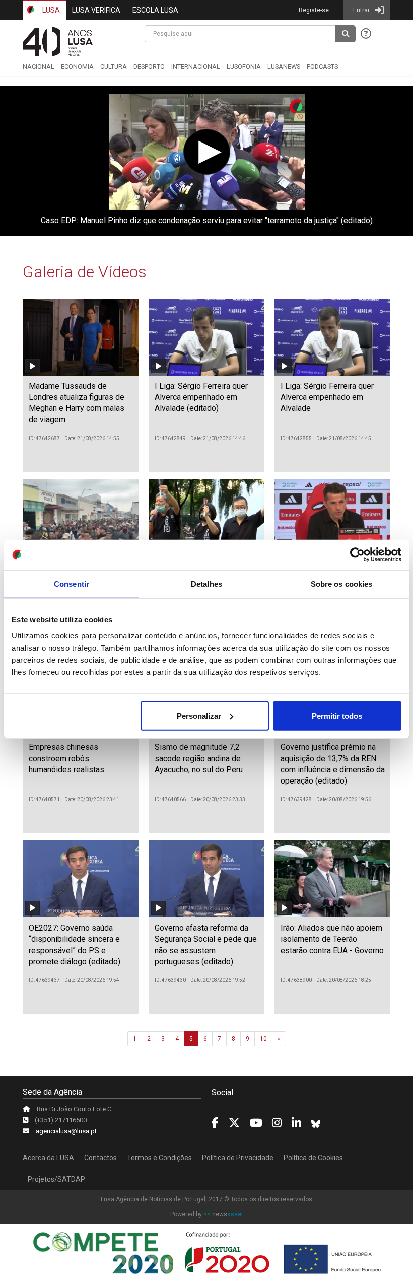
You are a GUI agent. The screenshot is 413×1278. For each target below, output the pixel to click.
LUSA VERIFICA (96, 10)
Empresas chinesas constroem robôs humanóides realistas (66, 758)
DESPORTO (149, 66)
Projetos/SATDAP (56, 1179)
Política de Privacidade (237, 1158)
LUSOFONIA (244, 66)
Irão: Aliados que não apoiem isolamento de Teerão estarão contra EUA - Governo (332, 939)
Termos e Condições (159, 1158)
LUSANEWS (283, 66)
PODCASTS (322, 66)
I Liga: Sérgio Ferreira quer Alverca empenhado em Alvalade (327, 397)
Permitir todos (337, 715)
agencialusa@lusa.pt (66, 1131)
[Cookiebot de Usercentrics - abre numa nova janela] (357, 554)
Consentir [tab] (71, 584)
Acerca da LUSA (48, 1158)
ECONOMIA (77, 66)
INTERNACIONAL (195, 66)
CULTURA (113, 66)
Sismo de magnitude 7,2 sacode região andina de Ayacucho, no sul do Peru (199, 758)
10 (263, 1038)
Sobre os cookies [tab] (342, 584)
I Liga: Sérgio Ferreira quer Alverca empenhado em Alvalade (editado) (201, 397)
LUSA (50, 10)
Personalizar (199, 715)
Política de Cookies (313, 1158)
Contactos (100, 1158)
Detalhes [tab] (206, 584)
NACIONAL (38, 66)
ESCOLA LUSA (155, 10)
